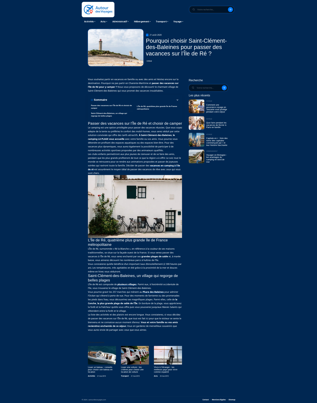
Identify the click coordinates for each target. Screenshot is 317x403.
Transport (125, 376)
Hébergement (212, 151)
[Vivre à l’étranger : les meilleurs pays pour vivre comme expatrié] (168, 355)
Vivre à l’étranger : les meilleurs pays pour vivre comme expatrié (165, 369)
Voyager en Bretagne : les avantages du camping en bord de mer (216, 158)
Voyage (149, 61)
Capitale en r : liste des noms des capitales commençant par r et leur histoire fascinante (217, 141)
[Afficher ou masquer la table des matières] (143, 99)
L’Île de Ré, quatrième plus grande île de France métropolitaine (157, 107)
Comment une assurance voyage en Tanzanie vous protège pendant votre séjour (216, 108)
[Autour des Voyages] (98, 9)
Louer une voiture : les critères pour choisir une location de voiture (132, 369)
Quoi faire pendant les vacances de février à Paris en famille (216, 125)
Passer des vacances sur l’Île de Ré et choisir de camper (111, 106)
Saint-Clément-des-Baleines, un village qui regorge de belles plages (109, 114)
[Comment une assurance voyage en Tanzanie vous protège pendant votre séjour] (196, 106)
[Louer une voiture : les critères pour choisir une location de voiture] (135, 355)
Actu (156, 376)
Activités (91, 376)
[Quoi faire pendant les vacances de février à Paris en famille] (196, 123)
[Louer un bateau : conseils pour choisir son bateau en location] (102, 355)
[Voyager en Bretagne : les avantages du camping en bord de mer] (196, 156)
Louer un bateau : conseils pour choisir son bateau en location (100, 369)
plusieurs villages (126, 284)
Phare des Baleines (153, 291)
